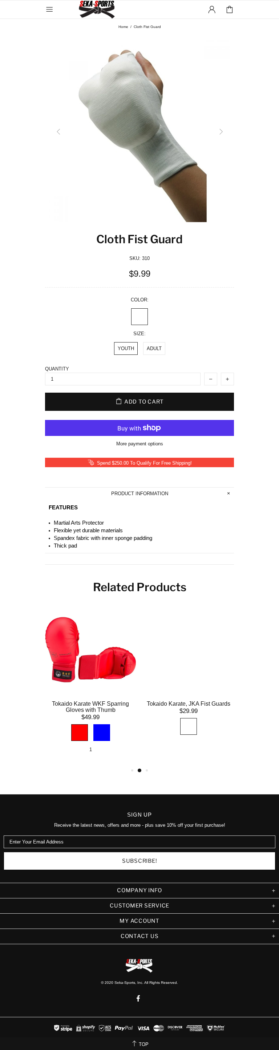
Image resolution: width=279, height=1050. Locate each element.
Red (79, 732)
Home (123, 27)
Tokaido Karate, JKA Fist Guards (188, 704)
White (139, 316)
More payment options (139, 443)
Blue (101, 732)
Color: (140, 299)
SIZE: (139, 333)
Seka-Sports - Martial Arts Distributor (97, 9)
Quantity (57, 369)
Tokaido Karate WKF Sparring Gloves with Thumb (90, 707)
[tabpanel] (90, 685)
